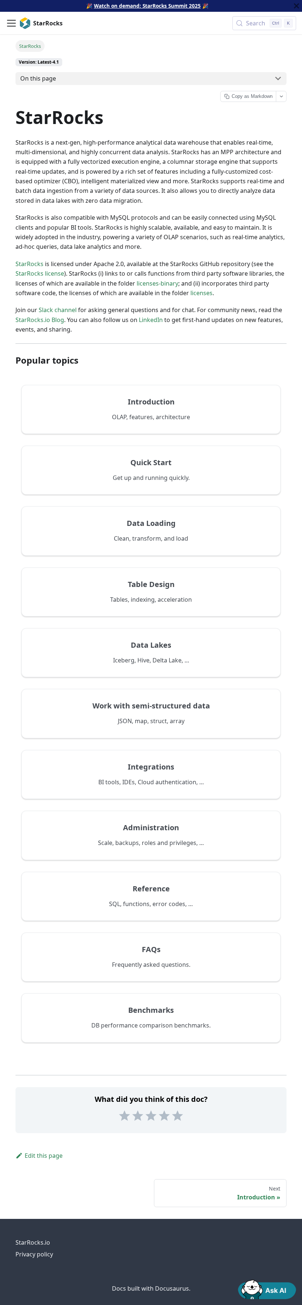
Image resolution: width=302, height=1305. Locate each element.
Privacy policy (34, 1254)
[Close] (296, 6)
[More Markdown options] (281, 96)
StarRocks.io (32, 1242)
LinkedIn (151, 320)
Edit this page (44, 1156)
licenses (201, 293)
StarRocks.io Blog (39, 320)
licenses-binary (157, 283)
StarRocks (29, 264)
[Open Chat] (267, 1289)
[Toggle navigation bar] (11, 23)
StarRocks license (39, 273)
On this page (38, 78)
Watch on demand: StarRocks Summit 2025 (147, 5)
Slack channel (58, 310)
